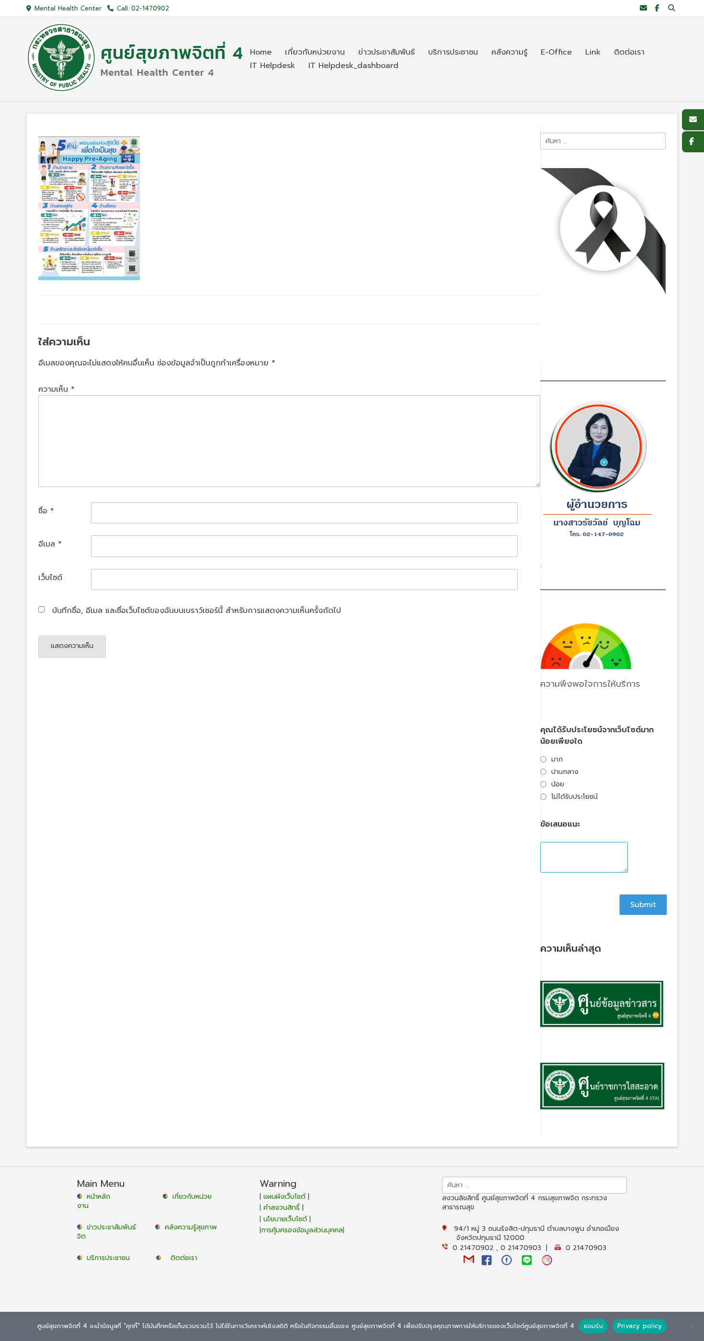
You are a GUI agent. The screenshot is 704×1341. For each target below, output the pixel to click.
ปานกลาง (565, 772)
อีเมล (50, 544)
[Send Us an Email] (643, 8)
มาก (557, 759)
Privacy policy (639, 1325)
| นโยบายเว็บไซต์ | (285, 1219)
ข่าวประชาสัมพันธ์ (114, 1227)
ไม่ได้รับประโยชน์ (574, 797)
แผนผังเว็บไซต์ (284, 1197)
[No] (692, 1326)
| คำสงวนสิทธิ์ (281, 1208)
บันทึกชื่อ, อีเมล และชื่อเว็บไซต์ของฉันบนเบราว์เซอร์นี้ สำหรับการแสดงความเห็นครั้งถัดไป (196, 610)
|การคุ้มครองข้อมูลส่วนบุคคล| (302, 1230)
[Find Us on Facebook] (657, 8)
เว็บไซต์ (50, 577)
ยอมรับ (593, 1325)
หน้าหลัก (97, 1197)
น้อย (557, 784)
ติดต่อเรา (183, 1258)
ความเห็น (56, 389)
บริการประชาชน (111, 1258)
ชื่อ (46, 511)
